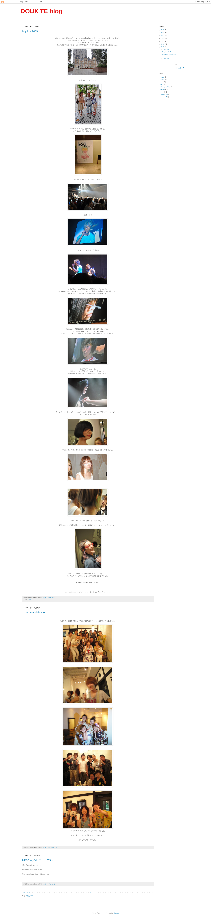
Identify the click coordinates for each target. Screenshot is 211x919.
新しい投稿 (26, 892)
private (162, 89)
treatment (163, 97)
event (162, 77)
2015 (163, 30)
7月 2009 (166, 49)
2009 (163, 47)
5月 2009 (166, 58)
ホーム (92, 892)
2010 (163, 44)
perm (162, 84)
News (162, 79)
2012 (163, 38)
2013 (163, 35)
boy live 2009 (30, 31)
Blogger (116, 913)
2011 (163, 41)
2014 (163, 33)
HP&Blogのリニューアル (37, 860)
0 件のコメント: (53, 597)
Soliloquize (164, 94)
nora (162, 82)
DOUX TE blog (42, 11)
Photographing (165, 87)
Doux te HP (180, 68)
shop (29, 599)
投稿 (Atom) (29, 896)
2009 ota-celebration (34, 612)
